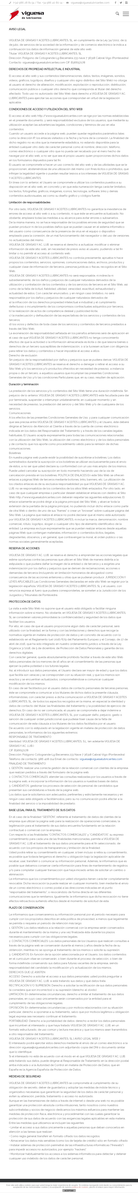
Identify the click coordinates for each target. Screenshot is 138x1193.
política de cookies (80, 1187)
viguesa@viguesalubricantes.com (90, 2)
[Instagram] (126, 2)
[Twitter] (120, 2)
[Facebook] (115, 2)
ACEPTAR (69, 1191)
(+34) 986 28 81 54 (23, 2)
